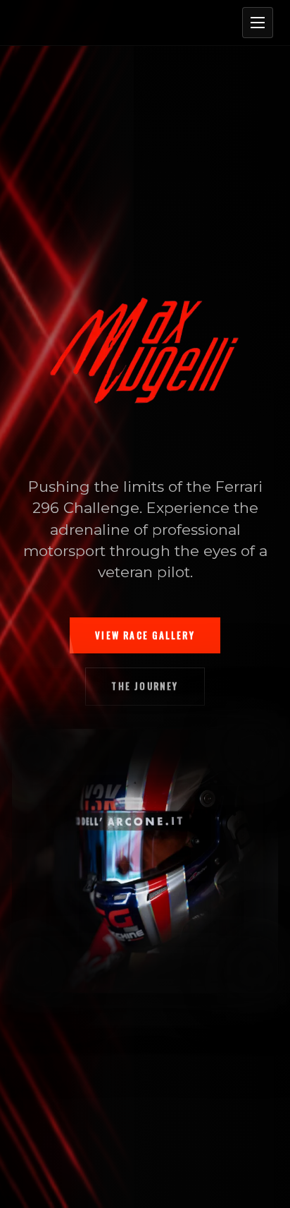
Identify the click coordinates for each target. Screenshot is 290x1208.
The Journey (144, 686)
